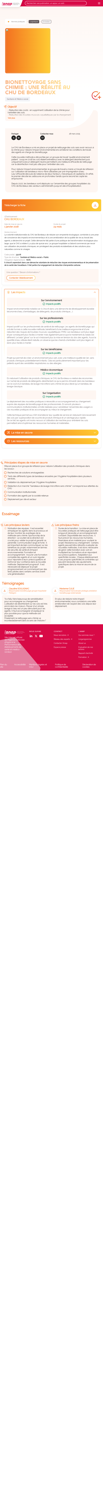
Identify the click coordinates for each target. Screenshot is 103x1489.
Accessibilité (19, 664)
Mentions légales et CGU (38, 665)
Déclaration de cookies (89, 665)
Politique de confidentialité (61, 665)
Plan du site (3, 665)
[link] (51, 205)
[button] (51, 292)
